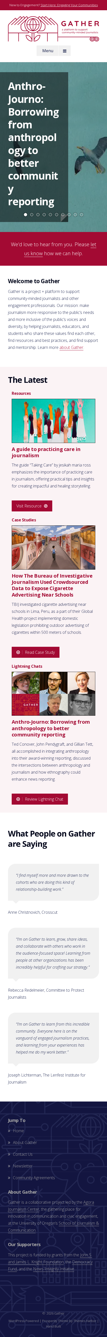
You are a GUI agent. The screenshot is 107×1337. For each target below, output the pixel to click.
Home (18, 1130)
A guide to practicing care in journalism (46, 452)
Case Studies (24, 520)
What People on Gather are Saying (51, 838)
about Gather (71, 347)
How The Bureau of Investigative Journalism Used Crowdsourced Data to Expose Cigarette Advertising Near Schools (52, 585)
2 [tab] (31, 214)
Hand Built (53, 1326)
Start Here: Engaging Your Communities (69, 5)
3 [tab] (38, 214)
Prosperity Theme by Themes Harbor (69, 1321)
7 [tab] (62, 214)
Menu (47, 50)
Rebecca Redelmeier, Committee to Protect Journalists (46, 993)
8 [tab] (69, 214)
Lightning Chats (27, 666)
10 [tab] (81, 214)
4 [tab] (44, 214)
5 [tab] (50, 214)
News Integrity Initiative (53, 1269)
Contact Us (23, 1154)
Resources (21, 393)
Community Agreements (34, 1177)
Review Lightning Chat (44, 799)
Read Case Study (40, 652)
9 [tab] (75, 214)
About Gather (25, 1142)
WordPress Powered (23, 1321)
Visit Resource (29, 506)
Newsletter (23, 1166)
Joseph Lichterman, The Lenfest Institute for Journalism (47, 1078)
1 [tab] (25, 214)
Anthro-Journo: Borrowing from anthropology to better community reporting (33, 143)
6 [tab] (56, 214)
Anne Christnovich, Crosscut (32, 912)
